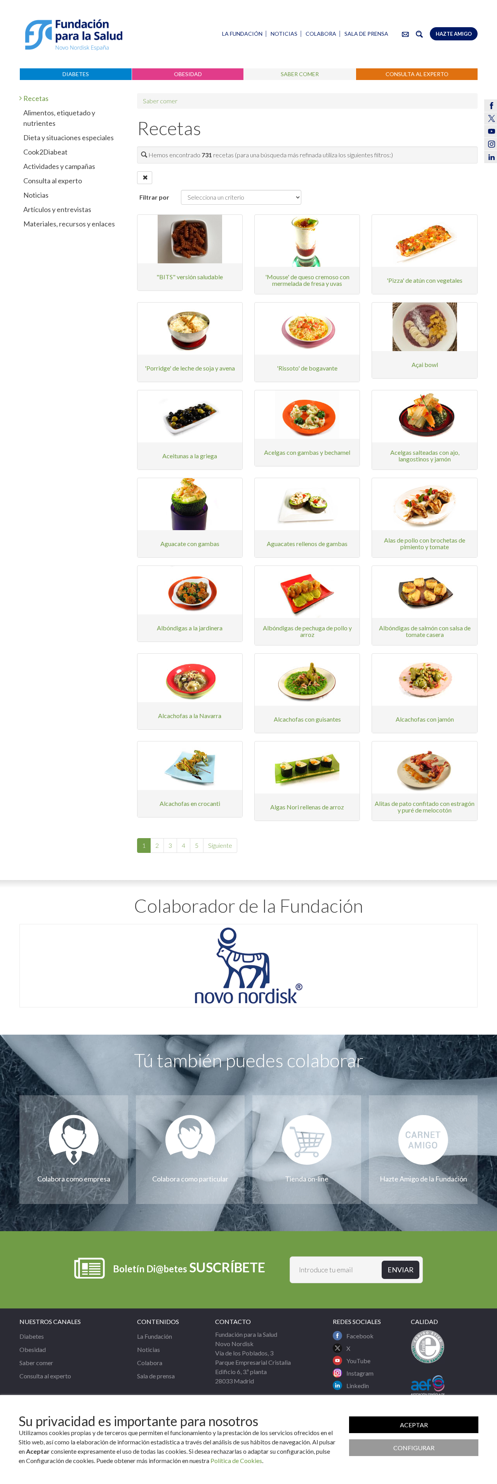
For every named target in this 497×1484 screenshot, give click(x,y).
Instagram (360, 1373)
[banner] (73, 35)
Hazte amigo (454, 34)
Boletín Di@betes (189, 1267)
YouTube (358, 1360)
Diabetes (76, 74)
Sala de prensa (366, 33)
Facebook (360, 1336)
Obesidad (188, 74)
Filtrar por (154, 197)
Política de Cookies (236, 1460)
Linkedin (357, 1385)
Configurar (413, 1447)
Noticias (284, 33)
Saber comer (300, 74)
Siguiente (220, 845)
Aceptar (414, 1424)
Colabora (321, 33)
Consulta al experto (417, 74)
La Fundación (242, 33)
